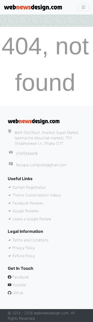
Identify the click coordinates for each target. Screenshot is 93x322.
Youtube (18, 284)
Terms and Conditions (30, 240)
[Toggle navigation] (83, 7)
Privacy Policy (23, 248)
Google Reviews (25, 211)
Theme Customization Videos (36, 195)
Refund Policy (23, 256)
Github (17, 292)
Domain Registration (28, 187)
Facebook (20, 277)
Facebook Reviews (27, 203)
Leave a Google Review (31, 219)
